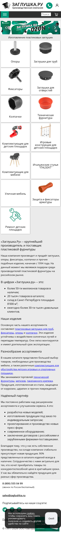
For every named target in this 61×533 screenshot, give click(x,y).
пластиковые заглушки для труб (34, 328)
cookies (30, 513)
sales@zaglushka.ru (14, 495)
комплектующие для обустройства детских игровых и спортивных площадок (30, 369)
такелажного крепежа (40, 380)
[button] (55, 27)
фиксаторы (7, 332)
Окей (51, 518)
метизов (21, 380)
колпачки (31, 332)
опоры (19, 332)
